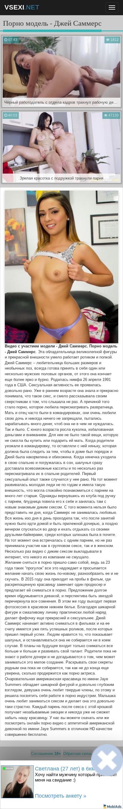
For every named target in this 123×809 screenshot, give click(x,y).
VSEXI (21, 7)
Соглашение (46, 753)
